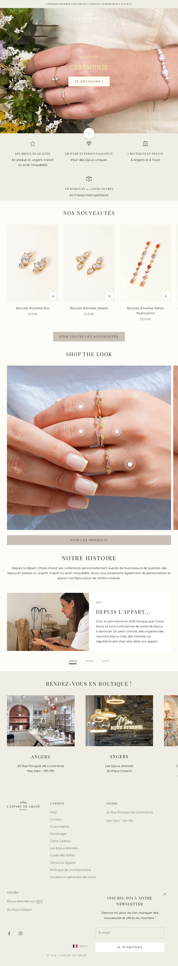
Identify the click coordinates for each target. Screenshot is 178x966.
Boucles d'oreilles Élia (32, 308)
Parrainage (58, 834)
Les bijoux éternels (64, 848)
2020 (90, 660)
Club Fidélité (59, 827)
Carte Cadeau (60, 841)
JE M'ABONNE (130, 947)
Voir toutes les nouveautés (89, 336)
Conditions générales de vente (73, 877)
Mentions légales (63, 863)
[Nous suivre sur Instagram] (20, 933)
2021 (105, 660)
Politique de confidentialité (70, 870)
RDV (39, 901)
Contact (56, 819)
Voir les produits (89, 540)
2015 (73, 660)
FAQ (53, 812)
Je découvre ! (89, 81)
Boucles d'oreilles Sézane (89, 308)
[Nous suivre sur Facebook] (9, 933)
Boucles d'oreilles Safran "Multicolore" (145, 310)
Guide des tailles (62, 855)
